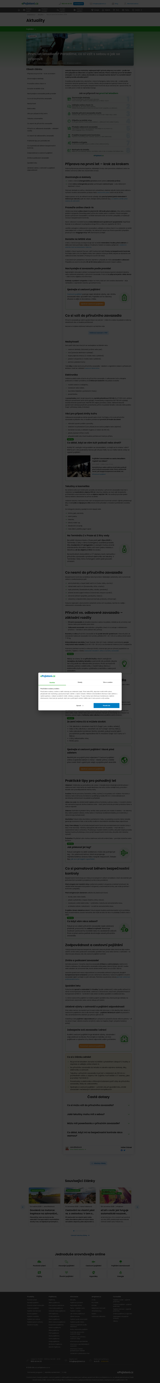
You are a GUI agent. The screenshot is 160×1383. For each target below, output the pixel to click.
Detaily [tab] (80, 682)
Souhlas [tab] (52, 682)
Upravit (78, 705)
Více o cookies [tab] (107, 682)
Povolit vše (106, 705)
